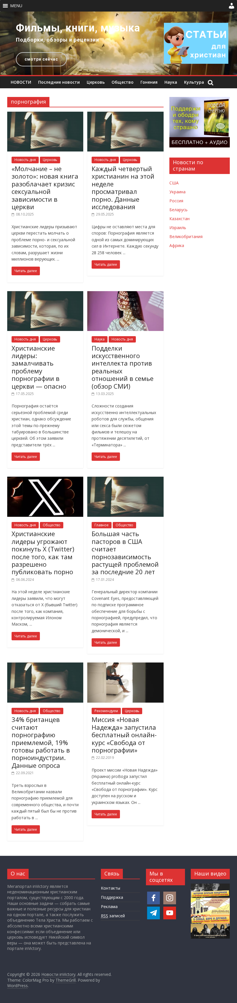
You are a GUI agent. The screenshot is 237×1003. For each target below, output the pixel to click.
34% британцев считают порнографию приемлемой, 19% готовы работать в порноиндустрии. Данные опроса (41, 742)
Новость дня (25, 159)
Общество (123, 82)
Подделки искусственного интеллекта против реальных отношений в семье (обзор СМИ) (122, 367)
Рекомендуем (106, 710)
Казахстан (179, 218)
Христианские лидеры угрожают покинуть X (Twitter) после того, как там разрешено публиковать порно (43, 552)
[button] (16, 6)
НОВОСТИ (21, 82)
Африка (176, 245)
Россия (176, 200)
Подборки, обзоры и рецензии (57, 40)
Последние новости (59, 82)
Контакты (110, 888)
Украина (177, 191)
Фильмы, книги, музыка (78, 28)
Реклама (109, 906)
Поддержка (112, 897)
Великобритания (186, 236)
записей (113, 915)
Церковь (96, 82)
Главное (102, 525)
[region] (118, 43)
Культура (194, 82)
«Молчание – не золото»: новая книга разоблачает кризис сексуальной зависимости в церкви (45, 187)
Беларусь (178, 209)
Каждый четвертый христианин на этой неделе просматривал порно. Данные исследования (123, 187)
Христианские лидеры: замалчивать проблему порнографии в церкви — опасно (39, 367)
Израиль (177, 227)
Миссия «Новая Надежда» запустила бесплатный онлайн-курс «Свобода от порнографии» (124, 734)
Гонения (149, 82)
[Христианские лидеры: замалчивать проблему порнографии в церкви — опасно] (45, 294)
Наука (170, 82)
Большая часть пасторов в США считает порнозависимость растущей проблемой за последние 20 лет (125, 552)
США (174, 183)
